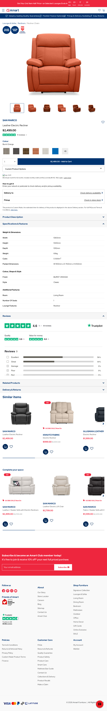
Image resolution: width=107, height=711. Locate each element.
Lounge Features (10, 306)
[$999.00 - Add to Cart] (45, 452)
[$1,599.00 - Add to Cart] (85, 524)
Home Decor (78, 622)
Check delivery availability (90, 193)
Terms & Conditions (10, 645)
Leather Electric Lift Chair (53, 506)
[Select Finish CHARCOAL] (16, 151)
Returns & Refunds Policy (12, 649)
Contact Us (42, 612)
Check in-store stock (92, 200)
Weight (5, 253)
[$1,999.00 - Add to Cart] (85, 448)
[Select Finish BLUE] (55, 151)
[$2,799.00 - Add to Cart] (45, 520)
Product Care (43, 661)
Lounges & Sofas (80, 594)
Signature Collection (81, 590)
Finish (5, 277)
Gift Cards (77, 626)
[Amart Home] (13, 10)
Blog (39, 604)
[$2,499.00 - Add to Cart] (5, 446)
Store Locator (43, 596)
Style (5, 282)
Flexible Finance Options (53, 16)
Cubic (5, 258)
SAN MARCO (9, 431)
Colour (5, 141)
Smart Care (42, 665)
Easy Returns (98, 16)
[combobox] (10, 161)
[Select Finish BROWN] (26, 151)
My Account (78, 645)
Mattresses (77, 610)
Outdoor (76, 614)
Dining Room (78, 602)
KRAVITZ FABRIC (51, 435)
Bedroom (77, 606)
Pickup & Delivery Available (78, 16)
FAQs (40, 645)
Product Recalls (44, 680)
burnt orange (8, 144)
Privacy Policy (7, 653)
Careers (41, 600)
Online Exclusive (80, 630)
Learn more (67, 178)
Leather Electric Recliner (13, 434)
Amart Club (42, 616)
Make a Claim (43, 684)
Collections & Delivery (46, 676)
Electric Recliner (49, 438)
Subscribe (62, 567)
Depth (5, 248)
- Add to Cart (61, 161)
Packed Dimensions (11, 264)
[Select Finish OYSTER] (45, 151)
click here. (14, 210)
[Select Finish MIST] (6, 151)
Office (75, 618)
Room (5, 295)
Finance (5, 661)
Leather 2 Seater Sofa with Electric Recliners (20, 510)
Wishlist (76, 649)
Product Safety (44, 657)
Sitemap (41, 608)
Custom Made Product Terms (14, 657)
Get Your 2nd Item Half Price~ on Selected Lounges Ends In (53, 3)
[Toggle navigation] (3, 10)
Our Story (41, 592)
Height (5, 243)
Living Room (78, 598)
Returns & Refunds (45, 649)
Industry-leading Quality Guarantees (24, 16)
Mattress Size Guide (46, 668)
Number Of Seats (10, 300)
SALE (75, 634)
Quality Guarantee (45, 653)
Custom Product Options (15, 169)
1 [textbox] (4, 161)
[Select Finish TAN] (36, 151)
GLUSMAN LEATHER (93, 431)
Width (5, 238)
